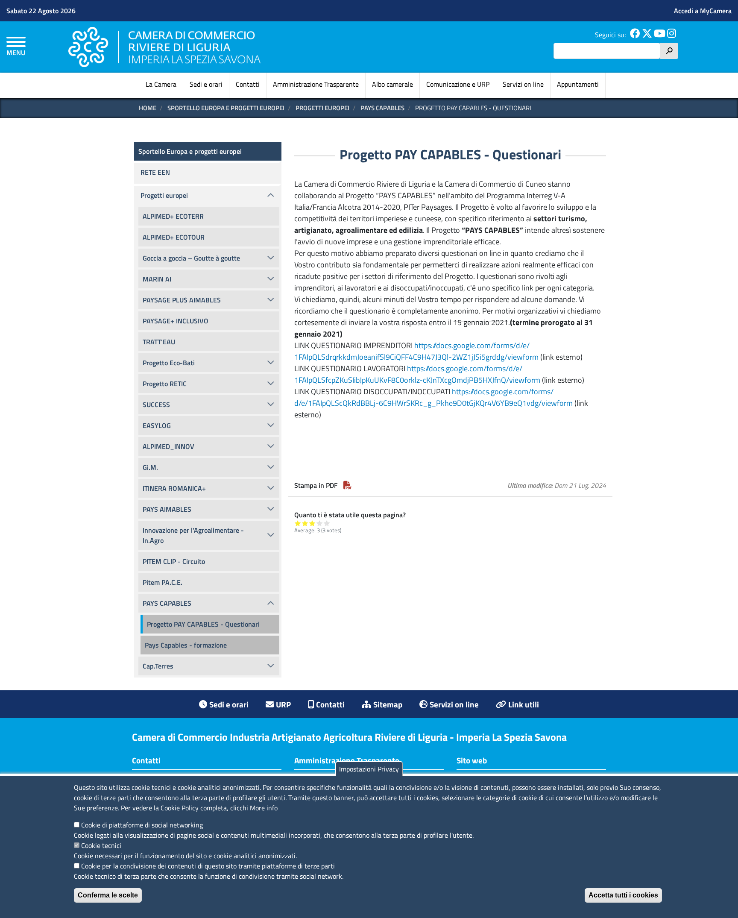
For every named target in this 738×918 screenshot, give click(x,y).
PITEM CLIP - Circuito (174, 561)
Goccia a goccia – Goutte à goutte (191, 258)
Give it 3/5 (312, 523)
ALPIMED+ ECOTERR (173, 216)
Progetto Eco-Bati (169, 363)
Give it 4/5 (319, 523)
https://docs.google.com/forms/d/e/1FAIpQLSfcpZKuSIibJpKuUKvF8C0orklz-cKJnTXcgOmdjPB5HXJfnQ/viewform (417, 374)
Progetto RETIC (165, 383)
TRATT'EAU (159, 342)
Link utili (523, 704)
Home (147, 108)
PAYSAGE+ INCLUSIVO (175, 321)
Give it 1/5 (298, 523)
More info (264, 808)
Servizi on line (523, 84)
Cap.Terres (158, 666)
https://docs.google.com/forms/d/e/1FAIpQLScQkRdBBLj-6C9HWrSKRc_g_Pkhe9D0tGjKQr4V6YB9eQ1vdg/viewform (433, 397)
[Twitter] (647, 34)
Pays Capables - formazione (186, 645)
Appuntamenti (578, 84)
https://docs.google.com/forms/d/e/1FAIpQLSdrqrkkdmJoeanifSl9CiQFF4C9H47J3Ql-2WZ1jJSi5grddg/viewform (416, 351)
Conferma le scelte (108, 895)
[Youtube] (659, 34)
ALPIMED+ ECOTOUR (174, 237)
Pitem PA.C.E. (162, 582)
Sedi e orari (206, 84)
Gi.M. (150, 467)
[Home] (164, 47)
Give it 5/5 (327, 523)
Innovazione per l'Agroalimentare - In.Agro (193, 535)
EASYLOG (157, 425)
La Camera (161, 84)
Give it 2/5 (305, 523)
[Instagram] (671, 34)
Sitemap (387, 704)
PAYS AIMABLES (167, 509)
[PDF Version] (347, 485)
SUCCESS (156, 404)
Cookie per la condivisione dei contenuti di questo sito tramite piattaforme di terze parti (208, 866)
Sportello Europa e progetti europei (225, 108)
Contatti (248, 84)
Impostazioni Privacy (369, 769)
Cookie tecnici (101, 845)
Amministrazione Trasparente (316, 84)
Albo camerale (392, 84)
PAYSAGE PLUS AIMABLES (182, 300)
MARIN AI (157, 279)
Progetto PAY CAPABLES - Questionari (203, 624)
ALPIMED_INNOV (168, 446)
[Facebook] (635, 34)
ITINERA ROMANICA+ (174, 488)
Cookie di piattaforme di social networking (142, 825)
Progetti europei (322, 108)
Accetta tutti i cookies (623, 895)
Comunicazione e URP (457, 84)
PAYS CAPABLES (382, 108)
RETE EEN (155, 172)
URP (283, 704)
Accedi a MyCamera (703, 11)
